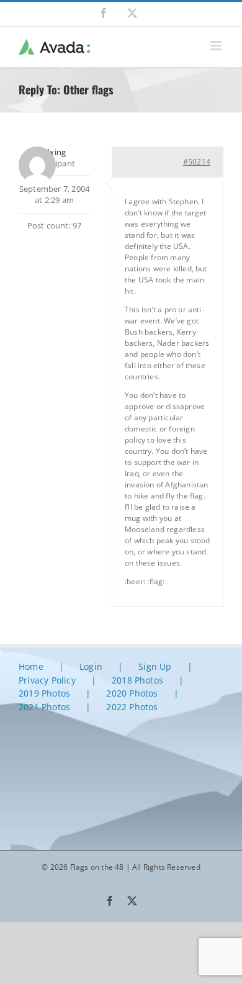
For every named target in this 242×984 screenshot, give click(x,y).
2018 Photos (137, 680)
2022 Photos (132, 707)
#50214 (196, 161)
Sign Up (154, 666)
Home (31, 666)
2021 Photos (44, 707)
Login (90, 666)
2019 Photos (44, 693)
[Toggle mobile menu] (216, 45)
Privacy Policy (47, 680)
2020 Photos (132, 693)
